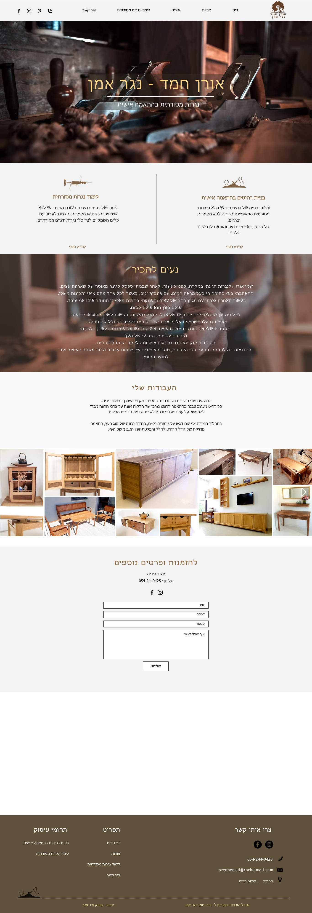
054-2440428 (150, 581)
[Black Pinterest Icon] (39, 11)
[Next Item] (304, 492)
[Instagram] (160, 592)
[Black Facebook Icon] (19, 11)
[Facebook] (152, 592)
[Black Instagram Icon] (29, 11)
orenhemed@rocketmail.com (246, 870)
